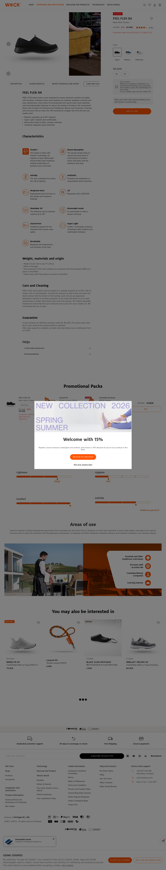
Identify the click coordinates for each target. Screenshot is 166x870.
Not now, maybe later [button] (83, 465)
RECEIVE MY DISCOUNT (83, 457)
